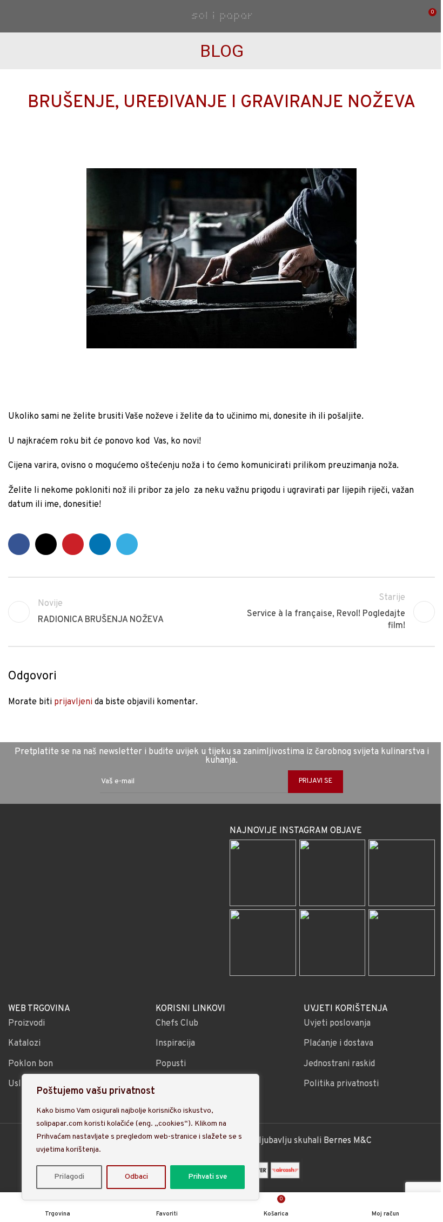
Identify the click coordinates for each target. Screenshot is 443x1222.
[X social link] (46, 544)
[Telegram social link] (127, 544)
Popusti (171, 1064)
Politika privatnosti (341, 1084)
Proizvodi (26, 1023)
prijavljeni (73, 702)
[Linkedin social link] (100, 544)
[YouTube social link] (124, 845)
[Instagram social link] (110, 845)
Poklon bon (30, 1064)
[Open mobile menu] (12, 16)
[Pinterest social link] (73, 544)
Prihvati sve (207, 1176)
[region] (140, 1137)
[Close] (247, 1082)
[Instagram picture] (263, 873)
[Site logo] (221, 16)
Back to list (221, 612)
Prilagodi (69, 1176)
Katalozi (24, 1043)
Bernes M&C (348, 1140)
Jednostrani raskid (339, 1064)
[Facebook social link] (19, 544)
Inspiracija (175, 1043)
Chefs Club (177, 1023)
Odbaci (136, 1176)
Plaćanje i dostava (338, 1043)
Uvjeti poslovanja (337, 1023)
